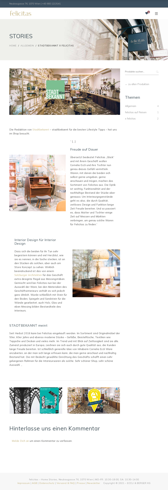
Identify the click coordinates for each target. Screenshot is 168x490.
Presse (81, 483)
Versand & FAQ (66, 483)
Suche (157, 71)
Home (13, 45)
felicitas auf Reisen (136, 112)
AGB (34, 483)
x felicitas (130, 118)
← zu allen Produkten (137, 84)
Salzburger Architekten (28, 275)
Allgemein (27, 45)
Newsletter (93, 483)
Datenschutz (46, 483)
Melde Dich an (20, 440)
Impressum (24, 483)
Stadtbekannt (40, 129)
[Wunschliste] (146, 13)
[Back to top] (159, 481)
